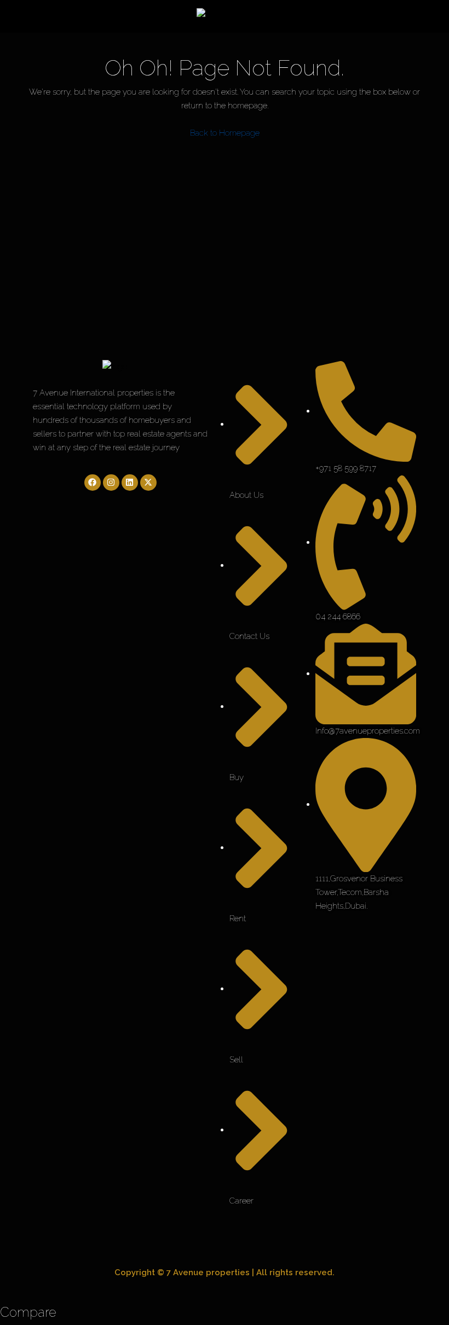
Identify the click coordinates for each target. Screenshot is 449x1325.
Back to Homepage (225, 133)
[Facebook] (92, 482)
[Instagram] (111, 482)
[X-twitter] (148, 482)
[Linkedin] (130, 482)
